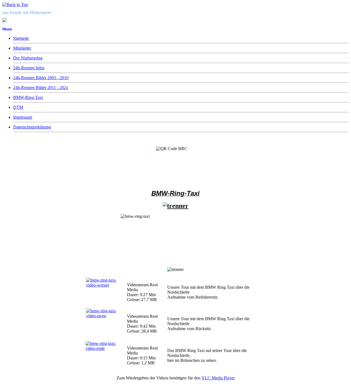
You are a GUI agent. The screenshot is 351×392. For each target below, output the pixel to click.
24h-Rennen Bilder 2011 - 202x (40, 87)
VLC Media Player (218, 378)
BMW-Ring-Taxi (28, 97)
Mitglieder (22, 48)
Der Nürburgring (28, 58)
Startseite (21, 38)
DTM (18, 107)
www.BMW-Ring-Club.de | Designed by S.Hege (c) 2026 (46, 387)
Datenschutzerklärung (32, 127)
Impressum (22, 117)
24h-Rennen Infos (28, 67)
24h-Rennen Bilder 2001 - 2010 (41, 77)
